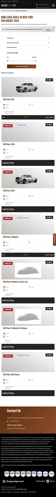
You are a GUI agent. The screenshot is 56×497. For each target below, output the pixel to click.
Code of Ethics (32, 492)
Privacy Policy (23, 492)
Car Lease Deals (10, 10)
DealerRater (22, 465)
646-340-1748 (43, 5)
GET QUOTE (49, 80)
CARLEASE (8, 5)
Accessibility (16, 492)
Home (3, 10)
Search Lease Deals (21, 66)
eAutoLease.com (22, 489)
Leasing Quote (54, 239)
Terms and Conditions (6, 492)
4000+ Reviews (16, 1)
